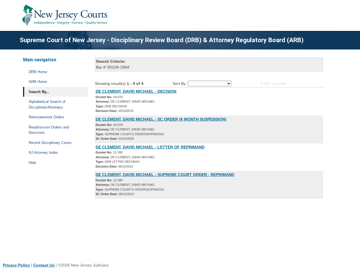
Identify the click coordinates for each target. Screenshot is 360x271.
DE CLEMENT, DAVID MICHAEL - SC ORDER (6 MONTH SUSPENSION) (161, 119)
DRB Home (38, 72)
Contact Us (44, 265)
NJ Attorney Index (43, 152)
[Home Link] (66, 15)
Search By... (39, 92)
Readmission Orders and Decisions (49, 130)
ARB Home (38, 82)
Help (32, 163)
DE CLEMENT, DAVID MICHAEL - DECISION (136, 91)
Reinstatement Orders (46, 117)
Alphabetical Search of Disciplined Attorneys (47, 104)
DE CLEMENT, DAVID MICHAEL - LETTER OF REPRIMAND (150, 147)
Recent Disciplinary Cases (50, 143)
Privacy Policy (16, 265)
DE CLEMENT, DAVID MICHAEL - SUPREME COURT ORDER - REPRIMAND (165, 174)
